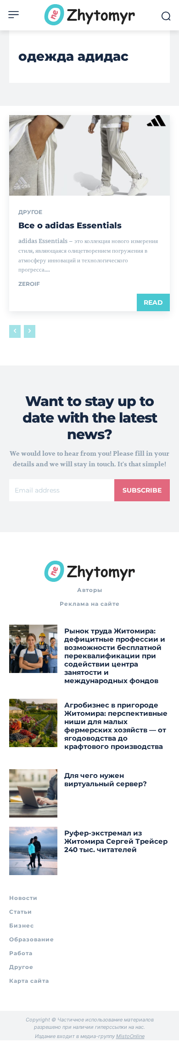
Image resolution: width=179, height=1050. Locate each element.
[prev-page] (15, 331)
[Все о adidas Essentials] (89, 155)
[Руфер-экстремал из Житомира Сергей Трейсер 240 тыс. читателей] (33, 851)
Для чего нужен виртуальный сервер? (105, 779)
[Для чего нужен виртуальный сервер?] (33, 793)
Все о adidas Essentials (70, 225)
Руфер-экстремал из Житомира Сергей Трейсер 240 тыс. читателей (116, 841)
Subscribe (142, 490)
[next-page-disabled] (29, 331)
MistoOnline (130, 1036)
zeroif (29, 283)
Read (153, 302)
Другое (30, 212)
